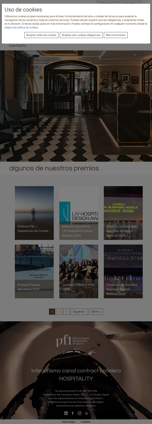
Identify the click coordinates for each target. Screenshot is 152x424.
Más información (116, 35)
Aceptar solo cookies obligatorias (81, 35)
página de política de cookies (21, 27)
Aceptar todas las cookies (41, 35)
